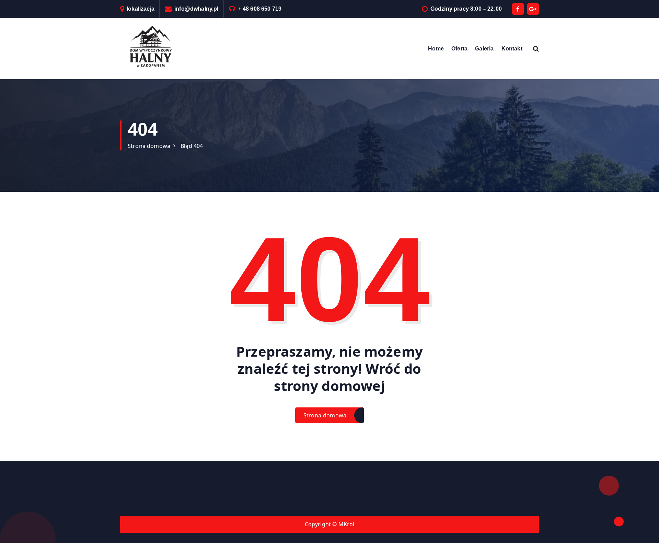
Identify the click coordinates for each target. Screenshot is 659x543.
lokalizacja (140, 9)
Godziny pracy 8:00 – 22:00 (466, 9)
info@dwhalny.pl (196, 9)
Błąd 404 (192, 146)
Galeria (484, 48)
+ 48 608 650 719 (260, 9)
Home (436, 48)
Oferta (459, 48)
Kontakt (511, 48)
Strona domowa (149, 146)
